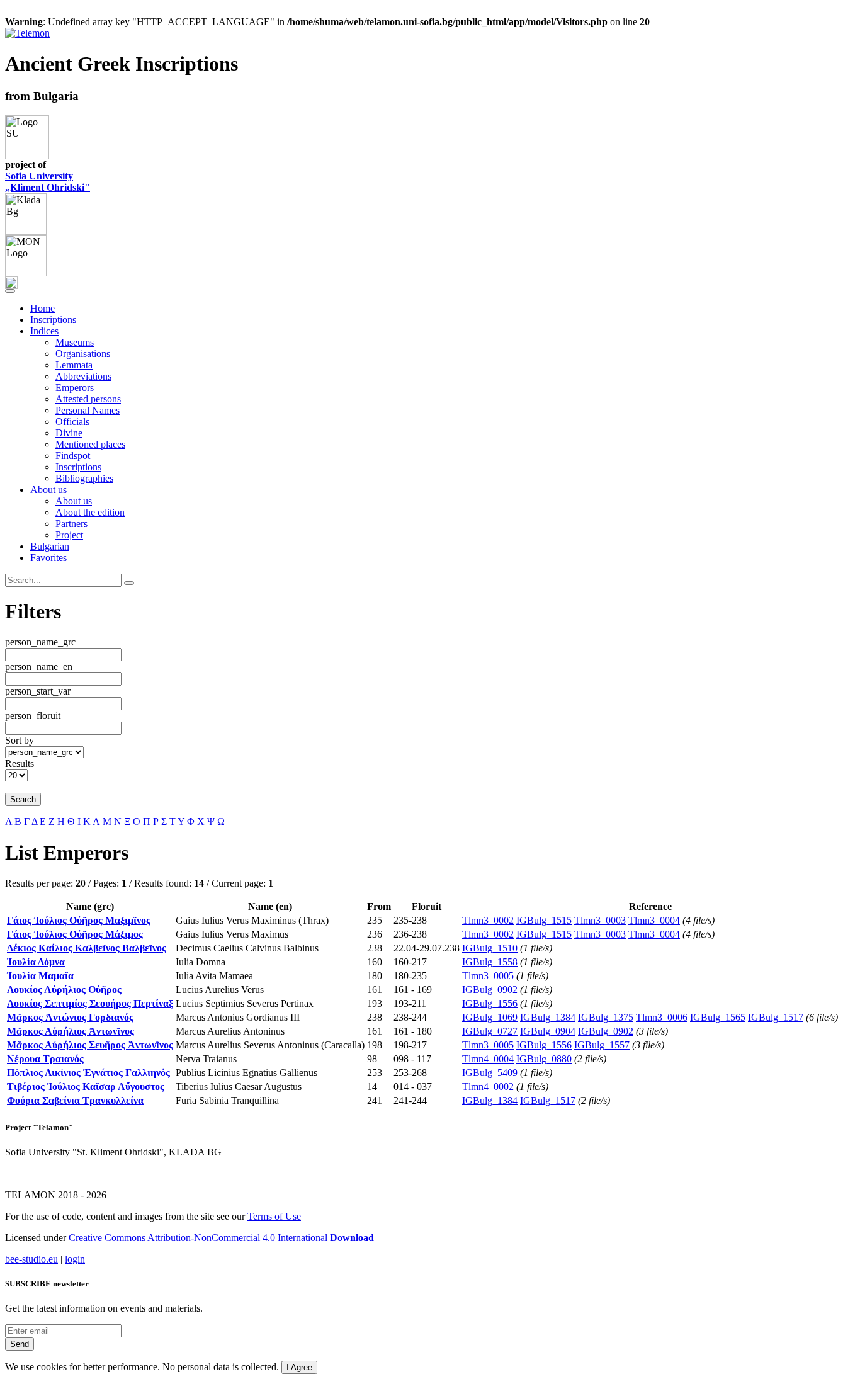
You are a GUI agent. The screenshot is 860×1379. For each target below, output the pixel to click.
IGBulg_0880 (544, 1058)
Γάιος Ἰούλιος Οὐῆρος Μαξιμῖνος (78, 920)
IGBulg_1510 (490, 948)
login (75, 1259)
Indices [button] (44, 331)
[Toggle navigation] (10, 291)
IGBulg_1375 (605, 1017)
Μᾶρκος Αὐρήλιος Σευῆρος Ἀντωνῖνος (90, 1045)
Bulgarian (49, 546)
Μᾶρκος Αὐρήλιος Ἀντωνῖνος (70, 1031)
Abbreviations (83, 376)
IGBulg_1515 (544, 920)
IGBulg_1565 (717, 1017)
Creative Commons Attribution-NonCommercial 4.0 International (198, 1237)
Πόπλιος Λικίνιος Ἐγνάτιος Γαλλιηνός (88, 1072)
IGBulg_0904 (547, 1031)
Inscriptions (53, 319)
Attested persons (88, 399)
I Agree (299, 1367)
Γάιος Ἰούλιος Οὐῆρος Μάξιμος (75, 934)
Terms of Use (274, 1216)
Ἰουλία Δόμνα (36, 961)
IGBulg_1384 (547, 1017)
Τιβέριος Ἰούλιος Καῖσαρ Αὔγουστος (85, 1086)
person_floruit (32, 715)
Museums (74, 342)
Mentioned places (90, 444)
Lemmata (74, 365)
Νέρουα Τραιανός (45, 1058)
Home (42, 308)
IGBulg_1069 (490, 1017)
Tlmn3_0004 (654, 920)
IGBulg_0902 (490, 989)
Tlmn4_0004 (488, 1058)
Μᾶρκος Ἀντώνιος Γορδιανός (70, 1017)
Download (352, 1237)
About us (73, 501)
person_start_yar (38, 691)
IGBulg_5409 (490, 1072)
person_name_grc (40, 642)
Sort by (19, 740)
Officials (72, 421)
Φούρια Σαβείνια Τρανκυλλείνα (75, 1100)
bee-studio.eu (31, 1259)
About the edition (90, 512)
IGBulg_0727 (490, 1031)
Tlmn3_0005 (488, 975)
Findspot (72, 455)
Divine (68, 433)
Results (19, 763)
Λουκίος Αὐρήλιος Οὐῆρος (64, 989)
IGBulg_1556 (490, 1003)
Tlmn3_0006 (661, 1017)
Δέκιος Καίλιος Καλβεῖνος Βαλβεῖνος (86, 948)
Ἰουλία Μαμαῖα (40, 975)
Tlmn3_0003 (600, 920)
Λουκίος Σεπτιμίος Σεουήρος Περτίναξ (90, 1003)
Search (23, 799)
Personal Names (87, 410)
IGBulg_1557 (602, 1045)
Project (69, 535)
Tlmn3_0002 (488, 920)
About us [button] (48, 489)
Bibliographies (84, 478)
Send (19, 1344)
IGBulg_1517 (775, 1017)
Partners (71, 523)
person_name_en (38, 666)
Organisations (82, 353)
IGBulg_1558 (490, 961)
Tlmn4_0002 (488, 1086)
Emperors (74, 387)
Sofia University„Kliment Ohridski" (47, 182)
